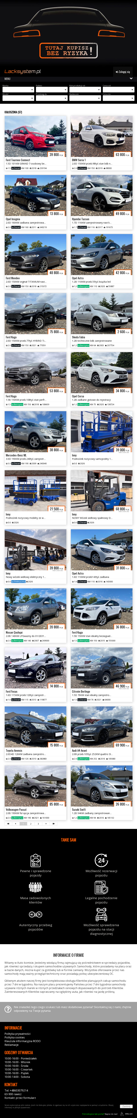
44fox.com (129, 1114)
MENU (7, 79)
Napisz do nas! (99, 1114)
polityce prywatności (22, 1107)
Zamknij (126, 1106)
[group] (68, 33)
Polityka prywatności (17, 1034)
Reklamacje (12, 1045)
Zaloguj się (124, 72)
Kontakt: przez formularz (20, 1098)
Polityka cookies (15, 1037)
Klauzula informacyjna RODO (23, 1041)
